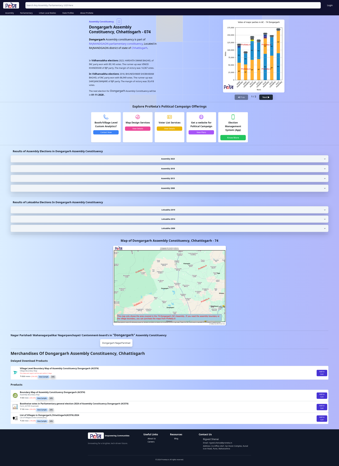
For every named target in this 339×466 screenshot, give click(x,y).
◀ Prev (241, 97)
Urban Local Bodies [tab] (47, 13)
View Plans (201, 132)
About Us (152, 438)
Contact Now (106, 132)
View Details (137, 128)
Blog (176, 438)
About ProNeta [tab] (86, 13)
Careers (151, 441)
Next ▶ (266, 97)
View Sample (43, 377)
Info (53, 377)
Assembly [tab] (9, 13)
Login (330, 5)
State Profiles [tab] (68, 13)
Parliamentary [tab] (26, 13)
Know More (233, 137)
